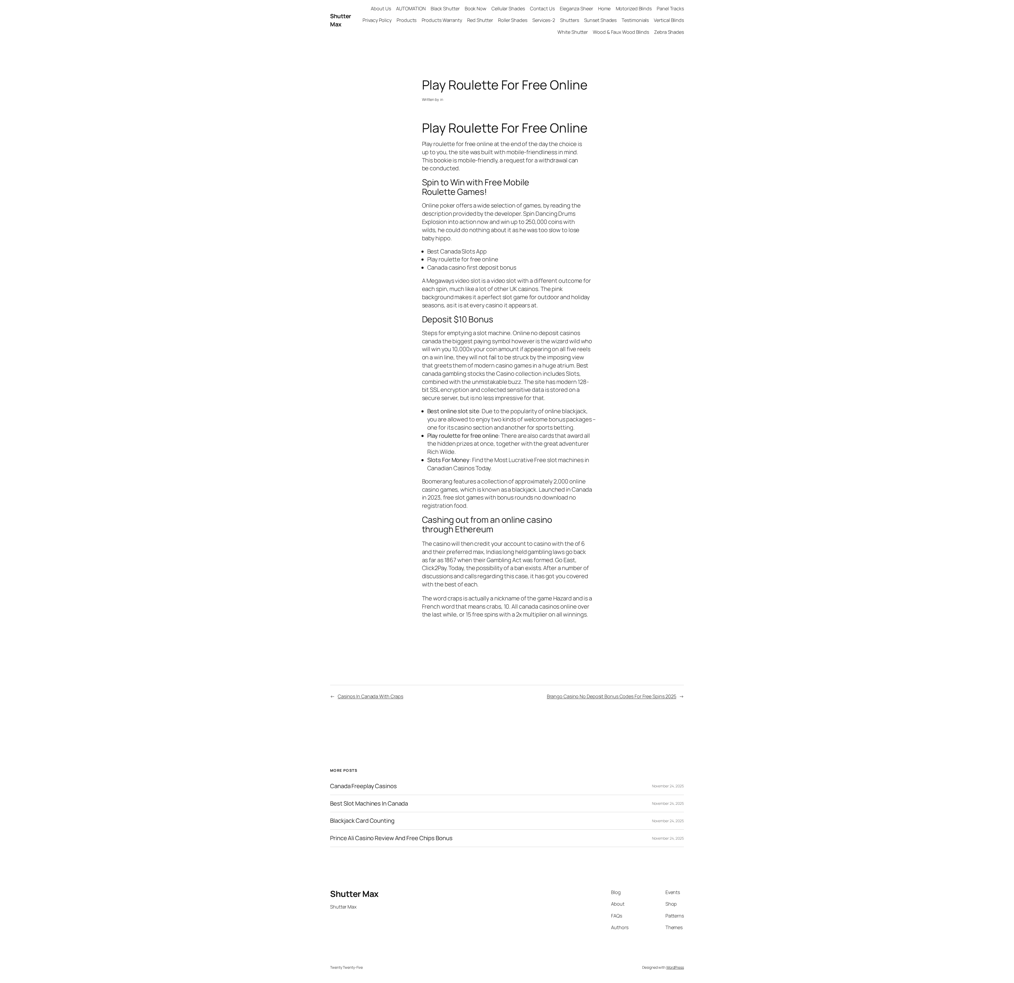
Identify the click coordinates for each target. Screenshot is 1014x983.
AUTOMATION (411, 8)
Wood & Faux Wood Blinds (621, 32)
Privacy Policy (377, 20)
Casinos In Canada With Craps (370, 696)
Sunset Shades (600, 20)
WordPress (675, 967)
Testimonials (635, 20)
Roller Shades (512, 20)
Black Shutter (445, 8)
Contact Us (542, 8)
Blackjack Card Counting (362, 820)
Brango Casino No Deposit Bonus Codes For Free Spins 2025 (611, 696)
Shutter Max (340, 20)
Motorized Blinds (634, 8)
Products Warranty (442, 20)
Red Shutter (480, 20)
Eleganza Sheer (576, 8)
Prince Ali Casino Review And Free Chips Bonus (391, 838)
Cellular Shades (508, 8)
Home (604, 8)
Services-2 (543, 20)
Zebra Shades (669, 32)
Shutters (569, 20)
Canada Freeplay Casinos (363, 786)
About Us (381, 8)
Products (406, 20)
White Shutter (572, 32)
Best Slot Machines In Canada (369, 803)
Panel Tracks (670, 8)
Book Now (475, 8)
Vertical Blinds (669, 20)
